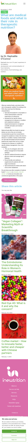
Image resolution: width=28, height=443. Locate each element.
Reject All (14, 439)
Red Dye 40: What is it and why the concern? (13, 306)
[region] (14, 429)
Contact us (9, 172)
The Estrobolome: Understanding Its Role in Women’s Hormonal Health (12, 267)
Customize (14, 435)
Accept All (14, 431)
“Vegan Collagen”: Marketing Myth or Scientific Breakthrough (12, 226)
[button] (24, 4)
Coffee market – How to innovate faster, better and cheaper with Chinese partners (14, 347)
